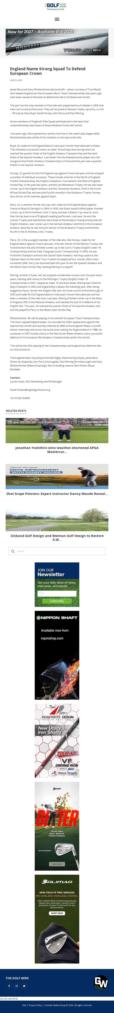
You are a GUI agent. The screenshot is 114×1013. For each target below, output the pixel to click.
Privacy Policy (35, 1005)
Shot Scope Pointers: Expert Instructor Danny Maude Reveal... (57, 493)
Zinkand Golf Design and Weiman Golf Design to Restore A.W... (57, 537)
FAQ (24, 1005)
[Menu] (57, 19)
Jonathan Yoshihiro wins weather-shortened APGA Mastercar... (57, 449)
